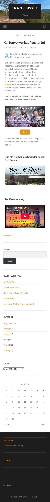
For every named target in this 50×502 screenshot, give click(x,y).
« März (7, 424)
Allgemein (7, 323)
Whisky (6, 350)
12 (31, 402)
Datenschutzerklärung (13, 445)
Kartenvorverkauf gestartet (24, 42)
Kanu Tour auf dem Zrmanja (15, 293)
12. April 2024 (9, 47)
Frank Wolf (25, 8)
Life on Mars (8, 298)
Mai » (43, 424)
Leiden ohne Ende (11, 287)
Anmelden (8, 235)
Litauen (6, 334)
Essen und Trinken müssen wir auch (18, 304)
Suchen (6, 249)
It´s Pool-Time (9, 282)
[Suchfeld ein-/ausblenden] (44, 26)
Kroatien (7, 328)
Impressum (8, 440)
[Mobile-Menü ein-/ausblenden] (5, 26)
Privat (6, 345)
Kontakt (7, 460)
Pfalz (5, 339)
